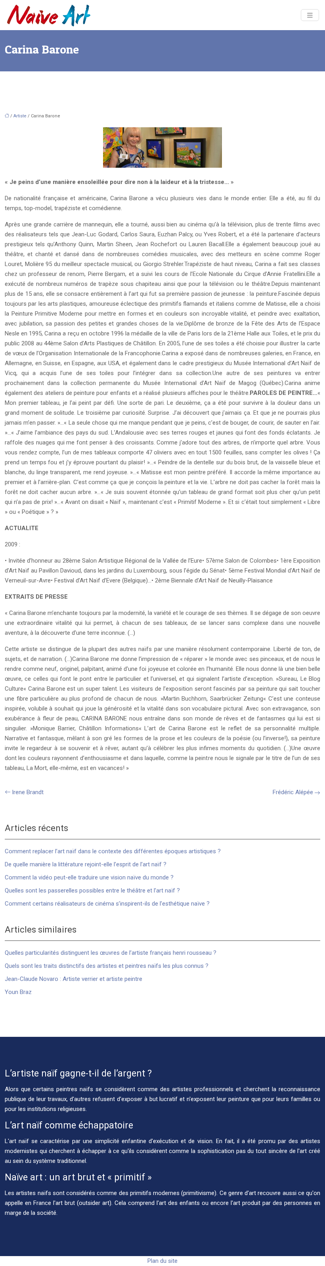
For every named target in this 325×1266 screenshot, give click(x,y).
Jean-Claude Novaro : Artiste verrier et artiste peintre (73, 979)
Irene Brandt (28, 792)
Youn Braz (18, 992)
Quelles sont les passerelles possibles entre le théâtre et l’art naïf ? (92, 890)
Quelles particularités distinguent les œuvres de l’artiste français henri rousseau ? (110, 952)
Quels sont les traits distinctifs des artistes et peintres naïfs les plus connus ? (106, 965)
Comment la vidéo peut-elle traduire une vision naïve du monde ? (89, 877)
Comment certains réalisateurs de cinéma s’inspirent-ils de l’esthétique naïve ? (107, 903)
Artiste (20, 116)
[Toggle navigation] (310, 15)
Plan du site (162, 1260)
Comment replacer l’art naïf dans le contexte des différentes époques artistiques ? (113, 851)
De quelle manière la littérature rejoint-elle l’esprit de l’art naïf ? (85, 864)
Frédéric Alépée (293, 792)
